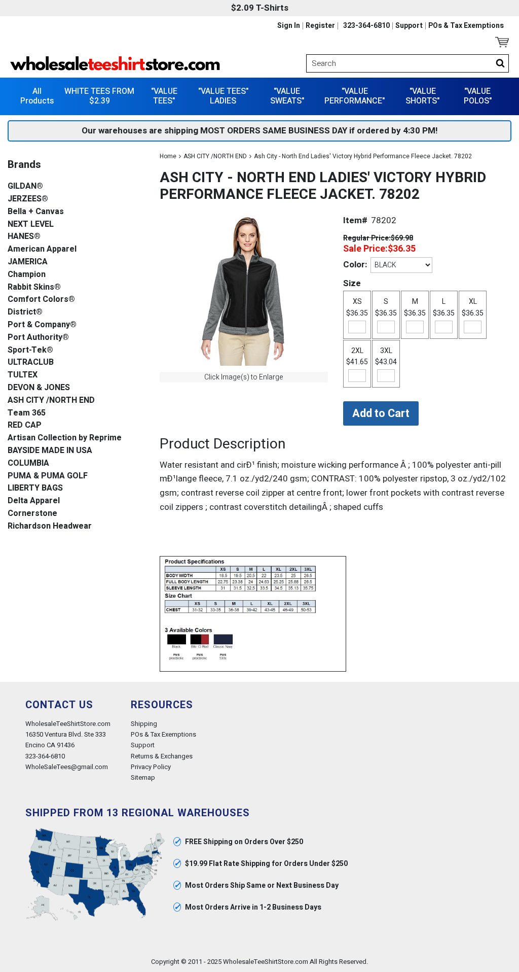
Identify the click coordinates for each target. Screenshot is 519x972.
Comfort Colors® (41, 299)
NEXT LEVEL (31, 224)
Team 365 (27, 413)
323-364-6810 (366, 25)
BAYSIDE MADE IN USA (50, 450)
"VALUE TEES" (164, 96)
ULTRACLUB (31, 362)
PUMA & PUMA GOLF (48, 476)
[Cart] (502, 42)
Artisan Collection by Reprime (65, 438)
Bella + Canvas (36, 211)
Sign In (288, 25)
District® (25, 312)
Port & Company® (42, 325)
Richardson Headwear (50, 526)
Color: (355, 264)
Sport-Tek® (30, 350)
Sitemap (143, 777)
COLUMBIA (28, 463)
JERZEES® (28, 199)
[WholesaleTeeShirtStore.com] (132, 63)
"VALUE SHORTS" (422, 96)
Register (320, 25)
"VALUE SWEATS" (287, 96)
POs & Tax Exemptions (466, 25)
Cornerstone (32, 513)
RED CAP (25, 425)
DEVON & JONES (39, 388)
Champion (27, 274)
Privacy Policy (151, 767)
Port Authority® (38, 337)
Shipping (144, 723)
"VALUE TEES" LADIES (223, 96)
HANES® (24, 236)
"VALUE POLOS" (478, 96)
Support (409, 25)
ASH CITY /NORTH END (215, 156)
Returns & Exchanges (162, 756)
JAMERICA (28, 262)
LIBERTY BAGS (35, 488)
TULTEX (23, 375)
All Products (37, 96)
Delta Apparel (34, 501)
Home (168, 156)
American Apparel (42, 249)
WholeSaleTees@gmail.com (66, 767)
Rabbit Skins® (34, 287)
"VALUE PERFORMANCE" (354, 96)
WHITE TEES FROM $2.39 (99, 96)
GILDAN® (25, 186)
